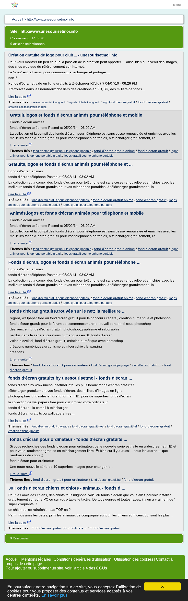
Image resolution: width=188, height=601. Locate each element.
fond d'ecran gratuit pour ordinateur (60, 365)
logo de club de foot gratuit (84, 102)
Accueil (12, 559)
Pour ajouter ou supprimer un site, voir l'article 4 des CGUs (56, 568)
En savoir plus (54, 595)
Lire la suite (17, 96)
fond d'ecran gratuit (153, 102)
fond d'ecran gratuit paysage (110, 365)
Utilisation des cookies (133, 559)
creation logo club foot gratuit (49, 102)
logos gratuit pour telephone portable (89, 155)
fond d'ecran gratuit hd (146, 365)
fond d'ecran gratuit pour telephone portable (62, 151)
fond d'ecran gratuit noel (88, 426)
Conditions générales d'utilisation (82, 559)
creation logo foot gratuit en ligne (27, 106)
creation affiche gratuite (23, 431)
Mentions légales (36, 559)
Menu (177, 5)
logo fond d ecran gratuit (119, 102)
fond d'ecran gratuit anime (114, 151)
